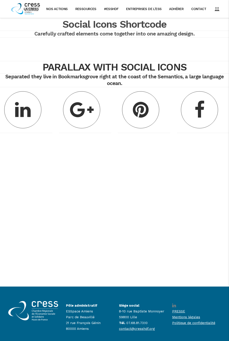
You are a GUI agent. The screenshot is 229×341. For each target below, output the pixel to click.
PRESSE (178, 311)
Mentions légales (186, 317)
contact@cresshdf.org (137, 329)
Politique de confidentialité (193, 323)
